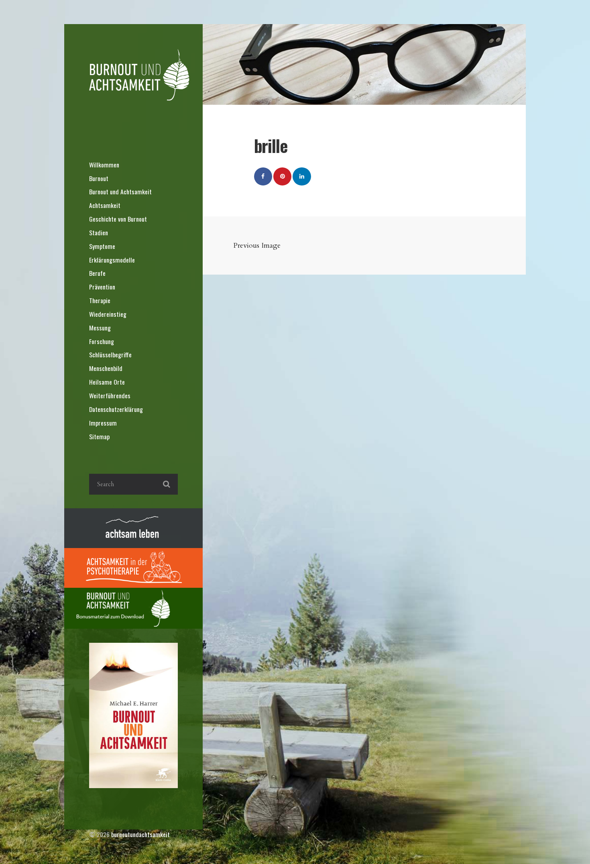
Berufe (97, 273)
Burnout (98, 178)
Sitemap (99, 436)
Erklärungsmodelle (112, 260)
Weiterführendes (109, 395)
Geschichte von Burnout (118, 219)
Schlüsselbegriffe (110, 354)
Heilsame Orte (107, 382)
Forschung (101, 341)
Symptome (102, 246)
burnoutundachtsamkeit (140, 834)
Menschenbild (105, 368)
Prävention (102, 286)
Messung (100, 327)
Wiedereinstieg (107, 314)
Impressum (103, 423)
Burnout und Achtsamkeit (120, 191)
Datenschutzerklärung (116, 409)
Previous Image (257, 245)
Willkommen (104, 164)
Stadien (98, 232)
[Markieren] (282, 176)
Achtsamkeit (104, 205)
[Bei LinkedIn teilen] (302, 176)
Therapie (99, 300)
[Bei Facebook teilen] (263, 176)
